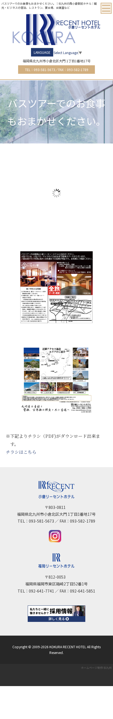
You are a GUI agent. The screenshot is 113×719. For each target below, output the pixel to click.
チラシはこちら (21, 452)
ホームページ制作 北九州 (96, 668)
